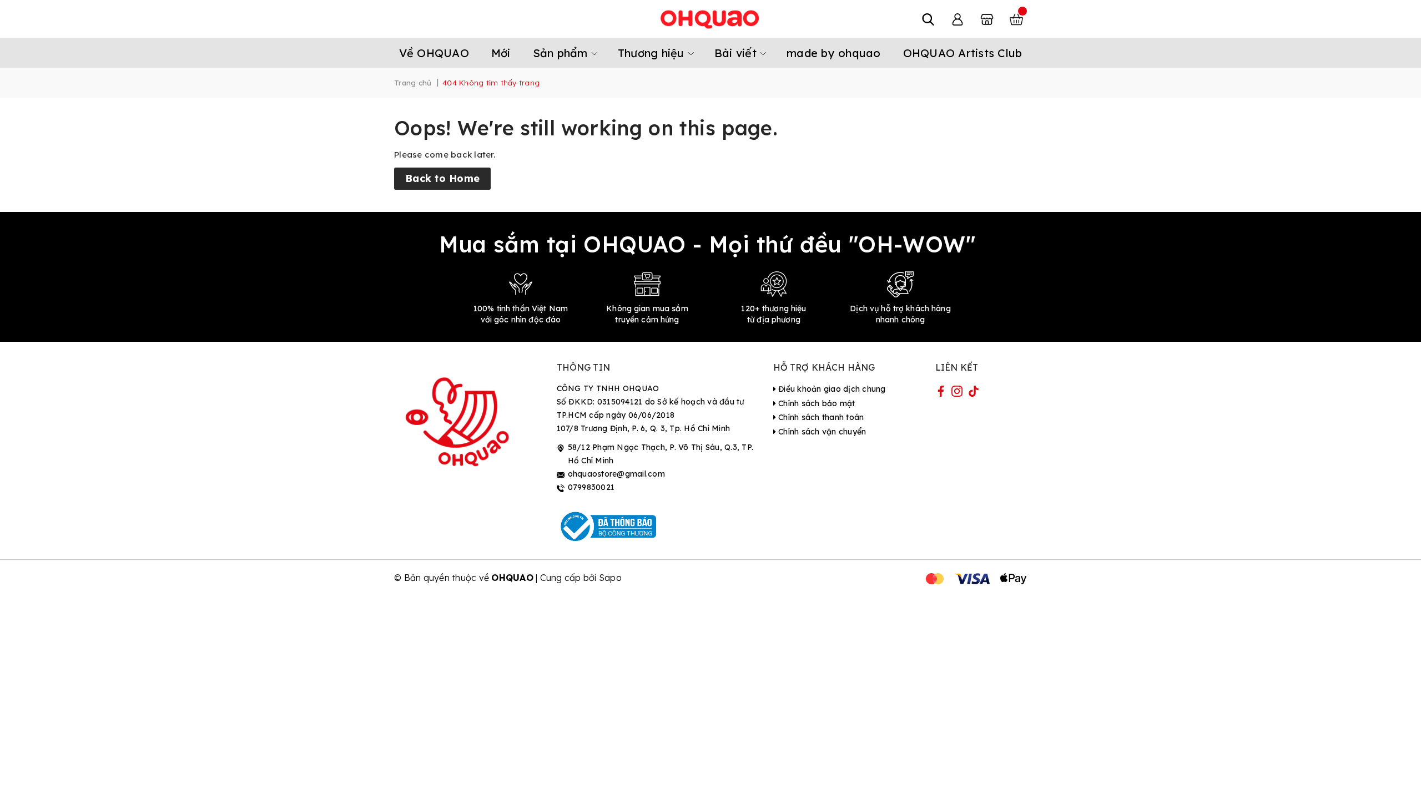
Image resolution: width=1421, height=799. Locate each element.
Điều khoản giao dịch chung (831, 389)
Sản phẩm (562, 53)
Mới (501, 53)
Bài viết (737, 53)
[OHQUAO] (710, 18)
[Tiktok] (973, 393)
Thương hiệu (653, 53)
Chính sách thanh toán (820, 417)
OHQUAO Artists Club (962, 53)
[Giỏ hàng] (1016, 18)
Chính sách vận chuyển (821, 432)
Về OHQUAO (434, 53)
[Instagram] (957, 393)
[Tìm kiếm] (928, 18)
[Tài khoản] (957, 18)
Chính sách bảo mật (815, 403)
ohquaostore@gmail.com (616, 474)
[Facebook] (940, 393)
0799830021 (591, 487)
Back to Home (442, 178)
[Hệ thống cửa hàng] (986, 18)
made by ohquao (834, 53)
